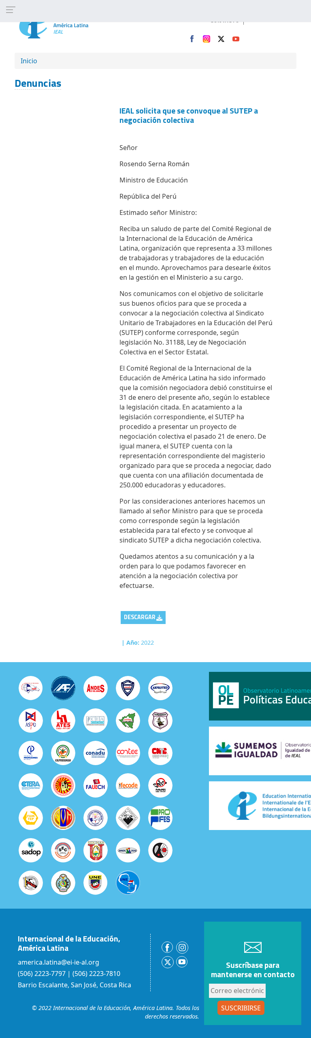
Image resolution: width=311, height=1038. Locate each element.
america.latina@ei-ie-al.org (58, 962)
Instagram (206, 39)
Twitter (221, 39)
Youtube (236, 39)
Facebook (192, 39)
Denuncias (38, 83)
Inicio (29, 60)
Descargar (140, 617)
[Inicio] (71, 23)
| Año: (130, 642)
